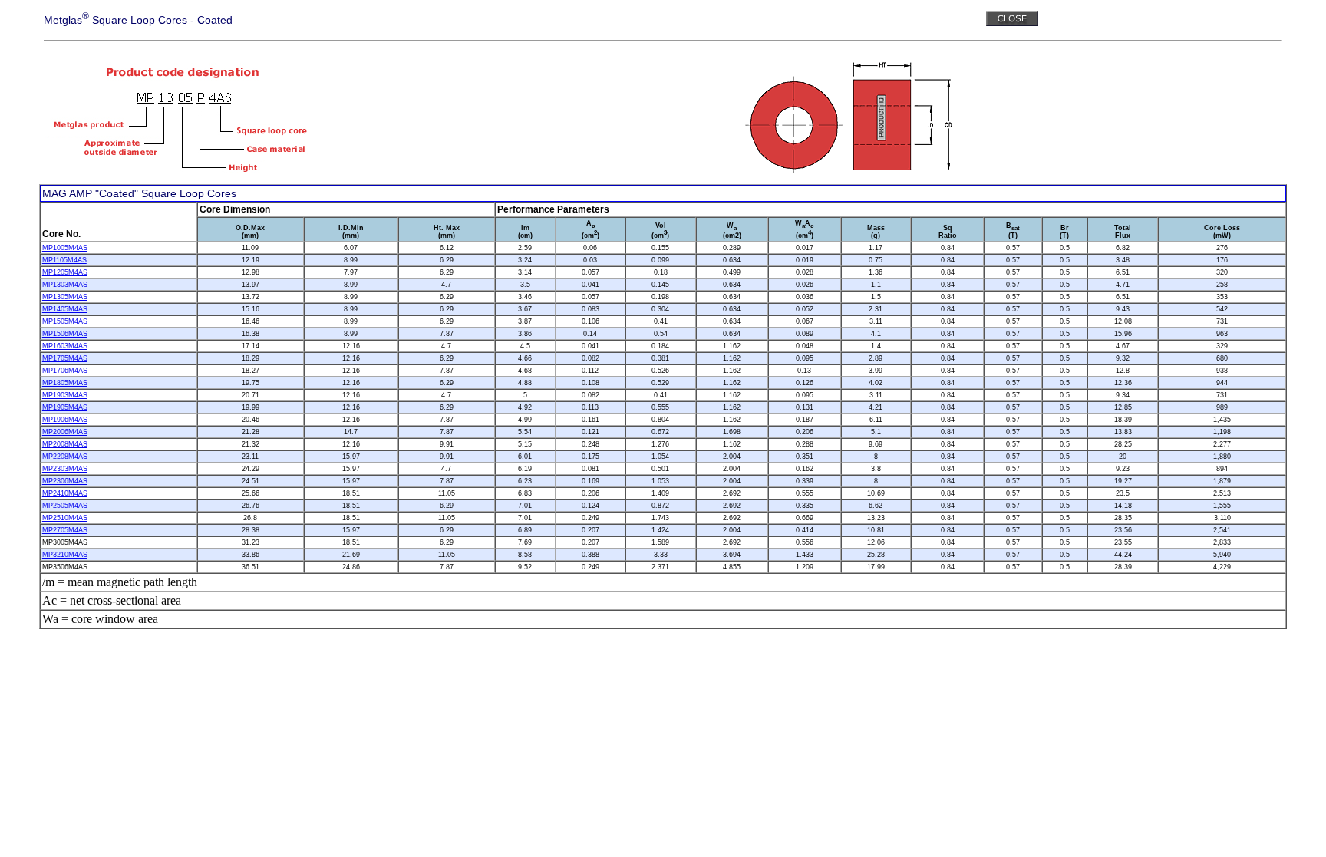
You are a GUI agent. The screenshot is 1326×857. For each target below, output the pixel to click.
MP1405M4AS (64, 309)
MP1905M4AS (64, 407)
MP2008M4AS (64, 444)
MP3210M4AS (64, 555)
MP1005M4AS (64, 248)
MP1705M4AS (64, 358)
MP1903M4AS (64, 395)
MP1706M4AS (64, 370)
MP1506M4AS (64, 334)
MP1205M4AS (64, 272)
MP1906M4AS (64, 420)
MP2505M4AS (64, 505)
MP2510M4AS (64, 518)
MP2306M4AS (64, 481)
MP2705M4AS (64, 530)
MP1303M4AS (64, 284)
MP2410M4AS (64, 493)
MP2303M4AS (64, 469)
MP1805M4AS (64, 383)
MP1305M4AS (64, 297)
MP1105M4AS (64, 260)
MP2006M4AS (64, 432)
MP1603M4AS (64, 346)
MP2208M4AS (64, 456)
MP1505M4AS (64, 321)
